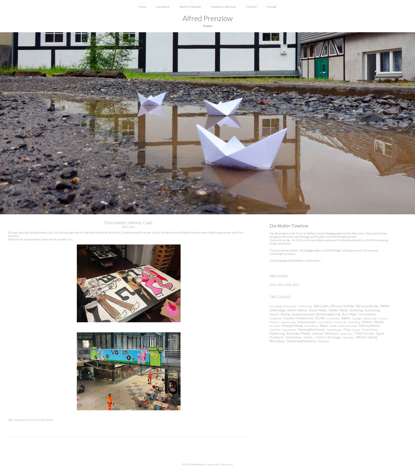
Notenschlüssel (369, 325)
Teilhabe (308, 337)
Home (142, 6)
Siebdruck (332, 333)
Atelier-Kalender (190, 6)
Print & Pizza (369, 329)
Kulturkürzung (288, 322)
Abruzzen (321, 306)
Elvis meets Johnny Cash (129, 222)
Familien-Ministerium (298, 318)
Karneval (19, 419)
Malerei (367, 322)
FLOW (319, 318)
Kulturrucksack (306, 322)
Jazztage (357, 318)
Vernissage (334, 337)
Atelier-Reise (338, 310)
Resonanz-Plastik (298, 333)
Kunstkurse (163, 6)
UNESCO (320, 337)
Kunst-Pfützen (325, 322)
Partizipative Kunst (311, 329)
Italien (345, 318)
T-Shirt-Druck (305, 306)
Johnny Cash (32, 419)
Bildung (285, 314)
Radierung (277, 333)
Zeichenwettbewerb (301, 341)
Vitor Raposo (348, 337)
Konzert (274, 322)
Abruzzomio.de (367, 306)
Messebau (275, 326)
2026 (273, 284)
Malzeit (379, 322)
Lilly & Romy (47, 419)
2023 (295, 284)
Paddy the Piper (289, 330)
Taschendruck (293, 337)
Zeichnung (323, 341)
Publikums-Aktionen (223, 6)
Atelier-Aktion (297, 310)
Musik (324, 325)
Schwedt (317, 333)
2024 (288, 284)
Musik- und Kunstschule (343, 325)
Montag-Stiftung (292, 325)
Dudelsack (276, 318)
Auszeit (274, 314)
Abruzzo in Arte (342, 306)
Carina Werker (367, 314)
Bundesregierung (328, 314)
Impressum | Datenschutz (220, 464)
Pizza (347, 329)
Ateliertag (356, 310)
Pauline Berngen (334, 330)
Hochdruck (332, 318)
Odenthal (275, 329)
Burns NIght (349, 314)
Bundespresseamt (303, 314)
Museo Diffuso (311, 326)
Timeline (251, 6)
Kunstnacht (290, 306)
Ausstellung (276, 306)
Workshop (277, 341)
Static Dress (346, 333)
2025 (280, 284)
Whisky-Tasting (366, 337)
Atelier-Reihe (317, 310)
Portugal (356, 330)
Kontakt (272, 6)
